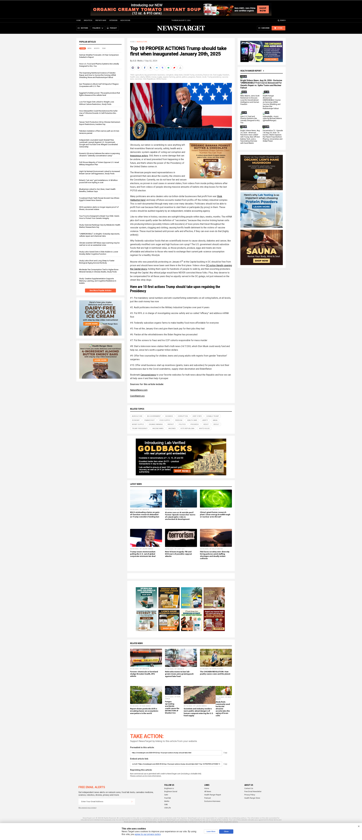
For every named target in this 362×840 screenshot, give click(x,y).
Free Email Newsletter (252, 792)
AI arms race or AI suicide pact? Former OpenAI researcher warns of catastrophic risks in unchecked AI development (180, 515)
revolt (204, 77)
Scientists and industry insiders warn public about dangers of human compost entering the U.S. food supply (198, 712)
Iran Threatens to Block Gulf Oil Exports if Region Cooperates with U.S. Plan (99, 85)
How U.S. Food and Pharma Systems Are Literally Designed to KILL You (250, 119)
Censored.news (148, 374)
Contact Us (248, 788)
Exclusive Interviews (212, 801)
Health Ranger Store (252, 798)
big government (151, 75)
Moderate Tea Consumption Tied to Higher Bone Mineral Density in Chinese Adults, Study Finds (98, 270)
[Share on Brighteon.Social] (133, 67)
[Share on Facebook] (145, 67)
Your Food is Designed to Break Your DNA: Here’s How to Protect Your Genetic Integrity (99, 217)
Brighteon (88, 20)
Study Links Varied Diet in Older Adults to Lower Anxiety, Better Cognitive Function (98, 253)
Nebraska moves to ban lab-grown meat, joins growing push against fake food (179, 674)
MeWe (166, 801)
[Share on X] (151, 67)
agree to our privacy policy (148, 834)
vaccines (138, 79)
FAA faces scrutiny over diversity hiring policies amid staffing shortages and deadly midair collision (214, 555)
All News (207, 792)
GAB (166, 805)
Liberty (142, 77)
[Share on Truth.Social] (163, 67)
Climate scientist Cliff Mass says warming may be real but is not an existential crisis (99, 244)
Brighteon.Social (170, 792)
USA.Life (167, 808)
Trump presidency (214, 77)
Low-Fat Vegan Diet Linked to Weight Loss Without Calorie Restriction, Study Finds (96, 103)
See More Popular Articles (100, 290)
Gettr (166, 795)
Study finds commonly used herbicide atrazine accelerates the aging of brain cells (223, 709)
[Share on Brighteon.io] (139, 67)
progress (191, 77)
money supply (156, 77)
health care (134, 77)
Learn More (211, 832)
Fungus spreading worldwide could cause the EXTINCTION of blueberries (172, 707)
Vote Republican (149, 79)
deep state (178, 75)
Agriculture (142, 42)
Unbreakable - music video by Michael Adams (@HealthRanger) (272, 118)
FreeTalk (167, 798)
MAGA (148, 77)
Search (283, 20)
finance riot (207, 75)
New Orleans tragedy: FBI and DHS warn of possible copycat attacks (178, 554)
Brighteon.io (169, 788)
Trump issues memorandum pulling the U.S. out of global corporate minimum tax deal (143, 554)
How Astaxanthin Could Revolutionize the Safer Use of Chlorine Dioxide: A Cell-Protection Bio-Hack (98, 113)
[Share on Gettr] (175, 67)
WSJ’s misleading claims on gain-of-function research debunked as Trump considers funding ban (145, 514)
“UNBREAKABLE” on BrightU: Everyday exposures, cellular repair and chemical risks (99, 235)
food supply (217, 75)
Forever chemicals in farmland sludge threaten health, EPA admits (144, 674)
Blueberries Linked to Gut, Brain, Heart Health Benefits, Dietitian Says (97, 190)
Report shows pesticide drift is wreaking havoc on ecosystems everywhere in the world (144, 711)
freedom (226, 75)
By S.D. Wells (136, 60)
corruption (170, 75)
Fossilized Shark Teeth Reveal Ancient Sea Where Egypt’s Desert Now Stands (99, 199)
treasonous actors (139, 155)
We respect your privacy (87, 808)
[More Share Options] (181, 67)
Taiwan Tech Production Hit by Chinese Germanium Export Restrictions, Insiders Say (99, 123)
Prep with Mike (100, 20)
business (161, 75)
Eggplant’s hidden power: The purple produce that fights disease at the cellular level (99, 94)
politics (185, 77)
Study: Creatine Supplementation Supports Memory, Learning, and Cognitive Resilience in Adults (97, 281)
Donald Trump (189, 75)
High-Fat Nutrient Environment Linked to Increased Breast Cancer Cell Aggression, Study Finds (99, 172)
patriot (178, 77)
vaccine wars (157, 428)
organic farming (169, 77)
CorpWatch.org (137, 396)
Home (78, 20)
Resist (198, 77)
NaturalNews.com (138, 390)
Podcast (207, 798)
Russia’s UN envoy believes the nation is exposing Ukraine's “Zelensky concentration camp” (99, 154)
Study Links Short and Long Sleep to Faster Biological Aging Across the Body (96, 262)
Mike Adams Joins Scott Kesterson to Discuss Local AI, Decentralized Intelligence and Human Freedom (249, 100)
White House (161, 79)
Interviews (113, 20)
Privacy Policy (249, 795)
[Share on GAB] (169, 67)
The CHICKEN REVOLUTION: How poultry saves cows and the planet (215, 673)
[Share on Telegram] (157, 67)
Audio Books (125, 20)
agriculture (139, 75)
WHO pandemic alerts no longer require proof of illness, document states (99, 208)
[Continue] (132, 801)
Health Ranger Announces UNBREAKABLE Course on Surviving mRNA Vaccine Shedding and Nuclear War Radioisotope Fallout (272, 102)
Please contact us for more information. (145, 776)
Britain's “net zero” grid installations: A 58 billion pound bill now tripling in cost (98, 181)
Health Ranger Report (251, 71)
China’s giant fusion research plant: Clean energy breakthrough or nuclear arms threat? (215, 514)
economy (198, 75)
